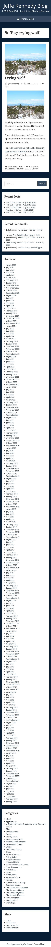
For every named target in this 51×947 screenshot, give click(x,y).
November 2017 (12, 532)
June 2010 (10, 758)
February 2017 (12, 555)
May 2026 (10, 272)
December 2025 (12, 285)
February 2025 (12, 311)
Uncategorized (11, 900)
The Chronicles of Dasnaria (17, 887)
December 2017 (12, 529)
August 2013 (11, 661)
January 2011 (11, 740)
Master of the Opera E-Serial (17, 864)
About (8, 819)
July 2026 (9, 267)
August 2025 (11, 295)
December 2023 (12, 346)
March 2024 (10, 339)
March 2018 (10, 522)
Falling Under (11, 857)
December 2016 (12, 560)
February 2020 (12, 463)
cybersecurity (10, 169)
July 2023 (9, 359)
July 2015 (9, 603)
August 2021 (11, 417)
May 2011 (10, 730)
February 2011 (12, 738)
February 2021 (12, 433)
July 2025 (9, 298)
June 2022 (10, 392)
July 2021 (9, 420)
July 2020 (9, 450)
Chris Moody (11, 242)
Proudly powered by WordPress (19, 944)
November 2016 (12, 562)
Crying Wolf (15, 78)
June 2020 (10, 453)
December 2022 (12, 377)
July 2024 (9, 328)
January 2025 (11, 313)
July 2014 (9, 634)
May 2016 (10, 578)
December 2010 (12, 743)
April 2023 (10, 367)
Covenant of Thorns (14, 844)
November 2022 (12, 379)
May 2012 (10, 700)
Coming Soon (11, 836)
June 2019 (10, 484)
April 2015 (10, 611)
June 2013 (10, 667)
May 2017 (10, 547)
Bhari (42, 944)
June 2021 (10, 422)
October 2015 (11, 595)
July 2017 (9, 542)
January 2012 (11, 710)
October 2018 (11, 504)
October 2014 (11, 626)
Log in (8, 920)
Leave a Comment (15, 166)
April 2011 (10, 733)
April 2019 (10, 489)
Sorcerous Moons (13, 885)
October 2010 (11, 748)
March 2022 (10, 400)
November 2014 (12, 623)
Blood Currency (12, 831)
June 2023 (10, 361)
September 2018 (12, 506)
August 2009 (11, 784)
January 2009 (11, 801)
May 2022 (10, 395)
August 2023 (11, 356)
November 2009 (12, 776)
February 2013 (12, 677)
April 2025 (10, 305)
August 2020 (11, 448)
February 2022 (12, 402)
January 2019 (11, 496)
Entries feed (10, 922)
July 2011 (9, 725)
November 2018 (12, 501)
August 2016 (11, 570)
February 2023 (12, 372)
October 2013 (11, 656)
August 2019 (11, 478)
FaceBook (20, 169)
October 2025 (11, 290)
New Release (11, 870)
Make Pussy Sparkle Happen (31, 248)
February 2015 (12, 616)
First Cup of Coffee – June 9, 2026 (26, 235)
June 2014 (10, 636)
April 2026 (10, 275)
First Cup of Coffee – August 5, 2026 (20, 207)
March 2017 (10, 552)
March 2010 (10, 766)
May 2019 (10, 486)
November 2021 (12, 410)
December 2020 (12, 438)
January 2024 (11, 344)
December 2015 (12, 590)
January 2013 (11, 679)
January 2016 (11, 588)
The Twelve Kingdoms (15, 892)
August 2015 (11, 600)
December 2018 (12, 499)
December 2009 (12, 773)
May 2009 (10, 791)
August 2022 (11, 387)
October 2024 (11, 321)
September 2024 (12, 323)
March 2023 (10, 369)
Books (8, 834)
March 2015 (10, 613)
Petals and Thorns (13, 877)
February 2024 (12, 341)
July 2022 (9, 389)
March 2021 (10, 430)
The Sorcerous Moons (15, 890)
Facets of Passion (13, 854)
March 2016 (10, 583)
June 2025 (10, 300)
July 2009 (9, 786)
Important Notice (12, 862)
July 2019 (9, 481)
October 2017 (11, 534)
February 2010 (12, 768)
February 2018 (12, 524)
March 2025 (10, 308)
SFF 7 (27, 169)
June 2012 (10, 697)
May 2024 (10, 333)
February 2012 (12, 707)
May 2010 (10, 761)
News (8, 872)
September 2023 (12, 354)
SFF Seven (34, 169)
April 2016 (10, 580)
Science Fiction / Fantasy (15, 882)
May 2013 (10, 669)
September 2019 (12, 476)
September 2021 (12, 415)
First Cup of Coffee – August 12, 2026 (21, 205)
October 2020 (11, 443)
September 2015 (12, 598)
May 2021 (10, 425)
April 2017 (10, 550)
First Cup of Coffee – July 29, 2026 (19, 210)
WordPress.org (12, 928)
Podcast (9, 880)
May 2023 (10, 364)
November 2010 (12, 745)
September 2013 (12, 659)
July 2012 (9, 695)
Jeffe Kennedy (13, 83)
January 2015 (11, 618)
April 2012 (10, 702)
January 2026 (11, 283)
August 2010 (11, 753)
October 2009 (11, 778)
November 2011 (12, 715)
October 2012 (11, 687)
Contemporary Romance (16, 842)
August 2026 (11, 265)
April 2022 (10, 397)
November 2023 (12, 349)
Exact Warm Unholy (13, 849)
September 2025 (12, 293)
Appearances (11, 821)
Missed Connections (14, 867)
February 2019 (12, 494)
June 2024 (10, 331)
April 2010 (10, 763)
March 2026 (10, 278)
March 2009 (10, 796)
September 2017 (12, 537)
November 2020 (12, 440)
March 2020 (10, 461)
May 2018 (10, 517)
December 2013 (12, 651)
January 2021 (11, 435)
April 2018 (10, 519)
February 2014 (12, 646)
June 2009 (10, 789)
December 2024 (12, 316)
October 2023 (11, 351)
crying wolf (33, 166)
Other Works (11, 875)
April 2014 (10, 641)
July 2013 (9, 664)
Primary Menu (27, 19)
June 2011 (10, 728)
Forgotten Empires (13, 859)
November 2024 (12, 318)
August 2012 (11, 692)
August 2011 (11, 722)
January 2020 (11, 466)
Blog (7, 86)
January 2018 (11, 527)
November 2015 (12, 593)
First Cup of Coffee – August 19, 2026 (21, 202)
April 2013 (10, 672)
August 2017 (11, 539)
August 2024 (11, 326)
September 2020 (12, 445)
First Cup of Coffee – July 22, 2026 (19, 212)
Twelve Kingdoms (13, 898)
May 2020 (10, 455)
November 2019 (12, 471)
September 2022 (12, 384)
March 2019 (10, 491)
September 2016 (12, 567)
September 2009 (12, 781)
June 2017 (10, 545)
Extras (8, 852)
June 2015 (10, 605)
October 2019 (11, 473)
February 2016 (12, 585)
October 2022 (11, 382)
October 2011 (11, 717)
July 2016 (9, 572)
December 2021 (12, 407)
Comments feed (12, 925)
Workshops (10, 903)
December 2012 (12, 682)
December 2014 (12, 621)
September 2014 (12, 628)
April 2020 (10, 458)
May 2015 (10, 608)
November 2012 (12, 684)
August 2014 (11, 631)
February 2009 (12, 799)
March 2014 (10, 644)
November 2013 (12, 654)
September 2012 (12, 689)
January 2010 (11, 771)
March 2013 (10, 674)
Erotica (8, 847)
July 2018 (9, 511)
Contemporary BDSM (14, 839)
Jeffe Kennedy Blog (25, 5)
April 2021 (10, 428)
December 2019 (12, 468)
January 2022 (11, 405)
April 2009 (10, 794)
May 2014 (10, 639)
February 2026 (12, 280)
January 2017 (11, 557)
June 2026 (10, 270)
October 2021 (11, 412)
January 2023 (11, 374)
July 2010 (9, 755)
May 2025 (10, 303)
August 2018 (11, 509)
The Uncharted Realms (15, 895)
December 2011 (12, 712)
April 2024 (10, 336)
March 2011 (10, 735)
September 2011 (12, 720)
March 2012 (10, 705)
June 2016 (10, 575)
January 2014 (11, 649)
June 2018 (10, 514)
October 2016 (11, 565)
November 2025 (12, 288)
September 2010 (12, 750)
